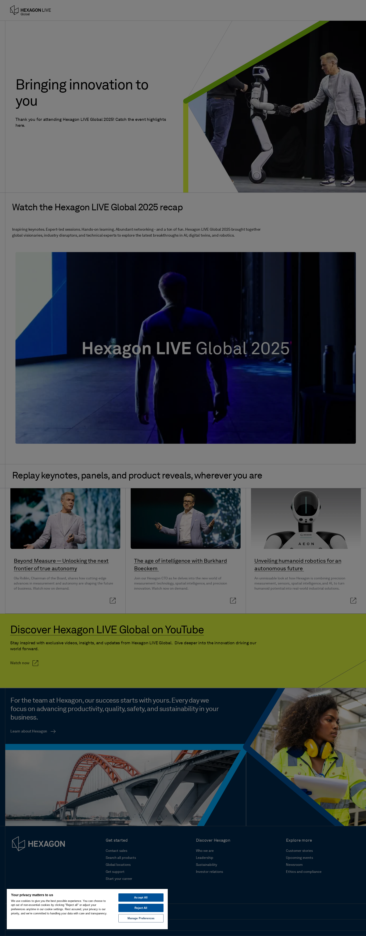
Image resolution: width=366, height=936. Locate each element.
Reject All (140, 907)
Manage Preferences (141, 918)
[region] (87, 909)
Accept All (141, 897)
